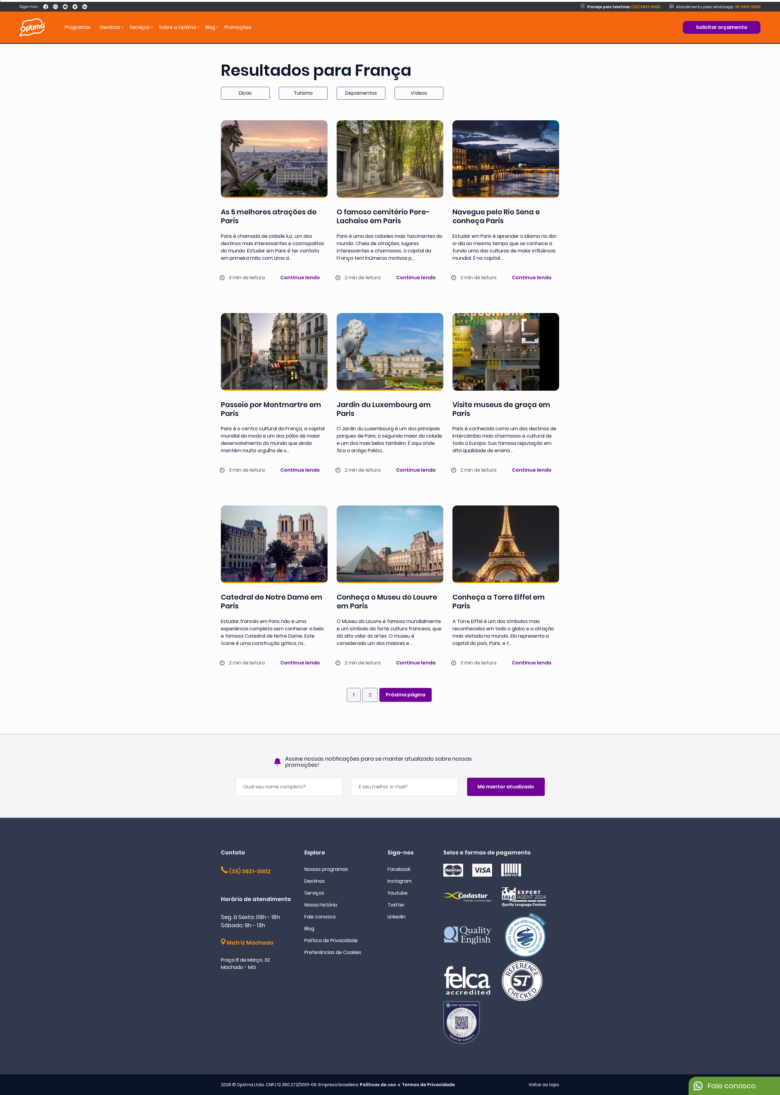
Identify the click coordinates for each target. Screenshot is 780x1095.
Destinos (314, 881)
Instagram (400, 881)
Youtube (398, 892)
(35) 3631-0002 (623, 6)
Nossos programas (326, 869)
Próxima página (405, 694)
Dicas (245, 93)
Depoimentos (361, 93)
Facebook (399, 869)
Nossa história (320, 904)
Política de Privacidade (331, 940)
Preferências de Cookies (332, 952)
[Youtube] (65, 6)
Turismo (303, 93)
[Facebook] (45, 6)
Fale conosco (320, 916)
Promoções (238, 27)
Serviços (314, 892)
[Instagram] (55, 6)
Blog (210, 27)
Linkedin (397, 916)
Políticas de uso (378, 1085)
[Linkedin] (84, 6)
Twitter (396, 904)
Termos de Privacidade (428, 1085)
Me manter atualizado (505, 786)
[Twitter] (75, 6)
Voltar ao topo (544, 1085)
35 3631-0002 (747, 6)
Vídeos (419, 93)
